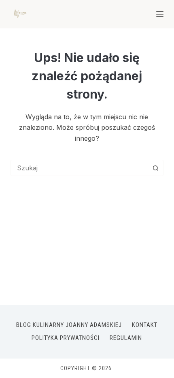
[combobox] (79, 168)
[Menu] (159, 14)
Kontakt (144, 325)
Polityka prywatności (66, 337)
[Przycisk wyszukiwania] (155, 168)
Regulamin (126, 337)
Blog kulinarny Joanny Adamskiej (69, 325)
